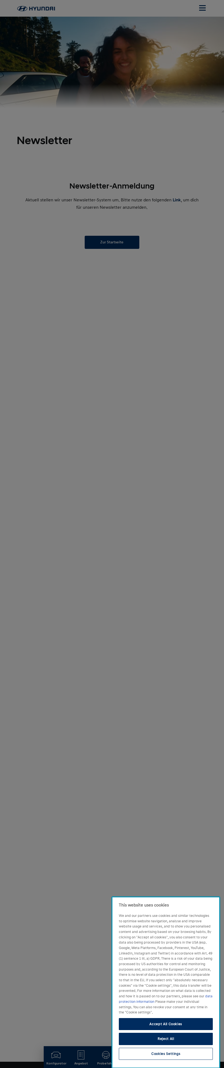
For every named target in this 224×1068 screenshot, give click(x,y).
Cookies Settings (166, 1054)
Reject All (166, 1039)
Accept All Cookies (165, 1024)
